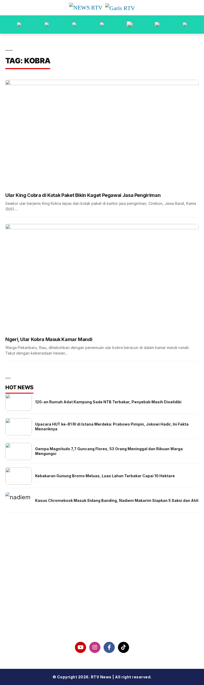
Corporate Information (102, 581)
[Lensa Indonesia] (19, 24)
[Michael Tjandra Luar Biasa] (74, 24)
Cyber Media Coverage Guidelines (102, 609)
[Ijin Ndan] (47, 24)
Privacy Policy (102, 595)
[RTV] (185, 24)
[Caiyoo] (102, 24)
